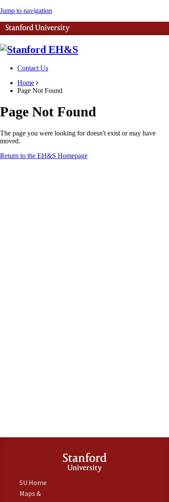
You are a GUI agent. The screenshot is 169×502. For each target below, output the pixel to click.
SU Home (33, 482)
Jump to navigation (26, 10)
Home (25, 82)
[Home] (39, 49)
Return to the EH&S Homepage (44, 155)
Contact (32, 68)
